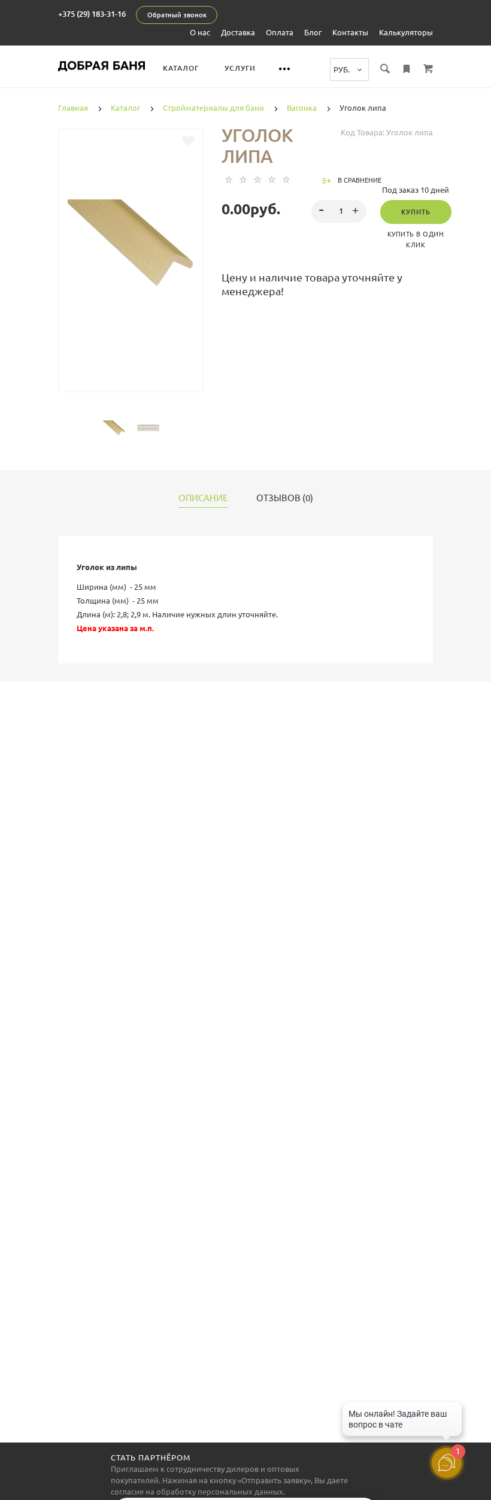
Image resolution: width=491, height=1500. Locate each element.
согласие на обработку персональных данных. (198, 1491)
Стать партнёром (150, 1457)
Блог (313, 32)
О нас (200, 32)
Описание (203, 498)
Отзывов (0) (284, 498)
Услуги (240, 68)
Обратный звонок (177, 15)
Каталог (181, 68)
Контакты (350, 32)
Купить (416, 212)
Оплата (279, 32)
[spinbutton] (339, 211)
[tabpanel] (131, 243)
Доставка (238, 32)
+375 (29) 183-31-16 (92, 14)
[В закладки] (188, 140)
